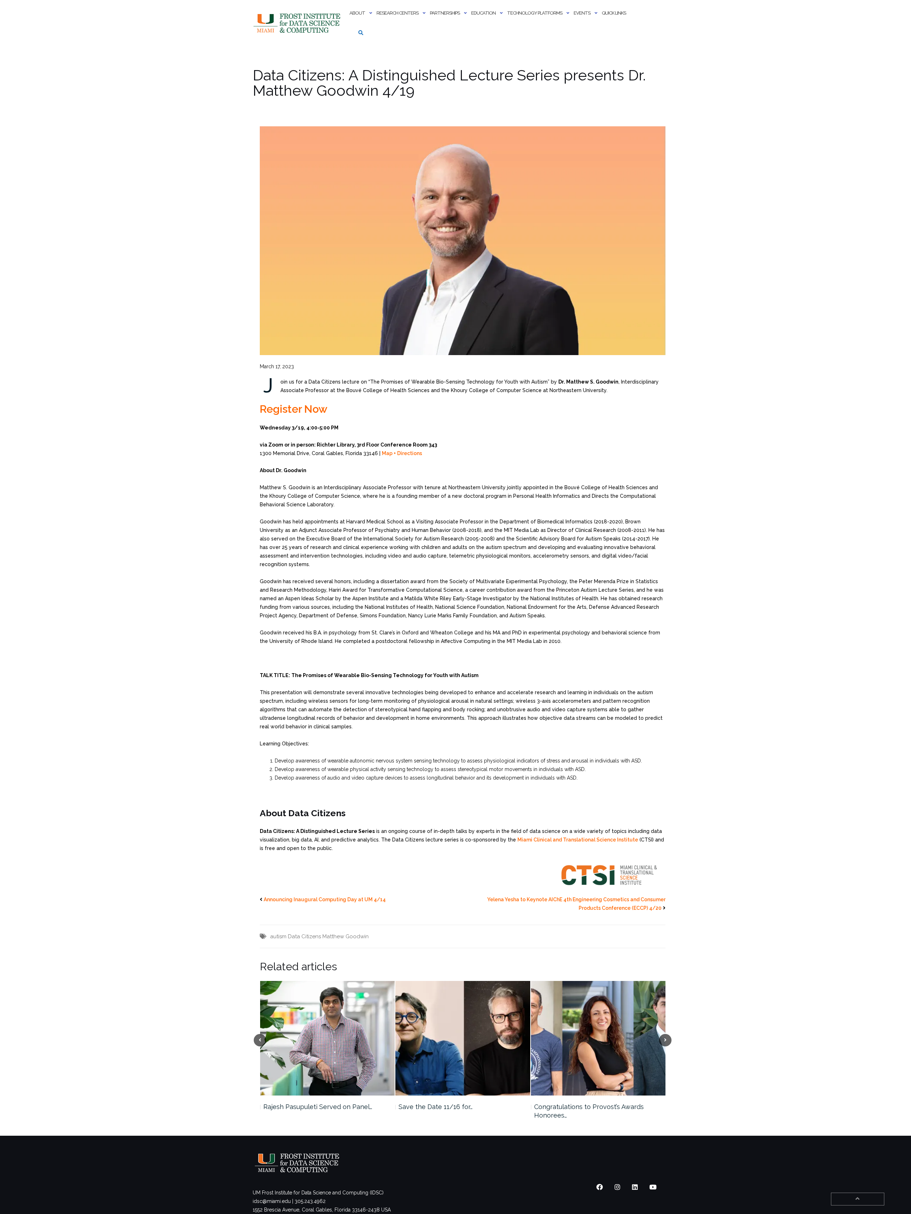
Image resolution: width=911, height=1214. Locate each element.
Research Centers (397, 13)
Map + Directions (402, 453)
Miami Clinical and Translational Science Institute (577, 840)
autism (278, 936)
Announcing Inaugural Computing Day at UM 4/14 (325, 899)
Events (582, 13)
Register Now (293, 409)
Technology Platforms (534, 13)
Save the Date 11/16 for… (300, 1106)
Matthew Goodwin (345, 936)
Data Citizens (304, 936)
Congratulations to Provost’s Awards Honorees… (453, 1111)
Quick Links (614, 13)
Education (483, 13)
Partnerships (445, 13)
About (357, 13)
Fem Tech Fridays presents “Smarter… (590, 1106)
